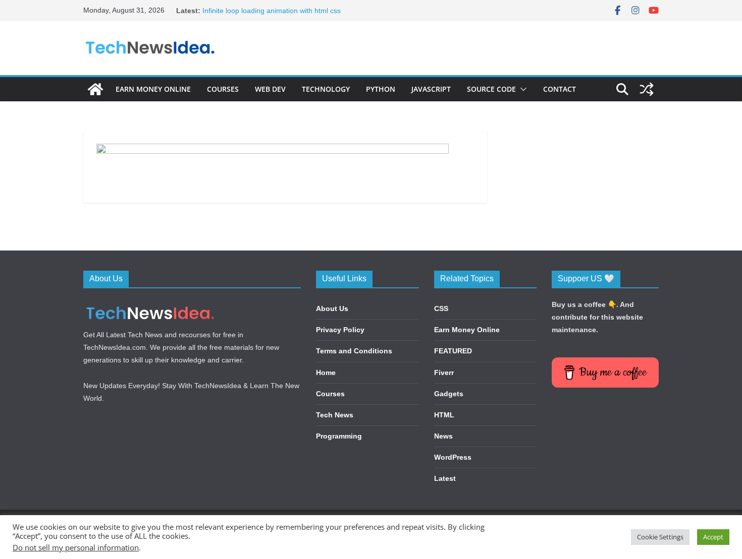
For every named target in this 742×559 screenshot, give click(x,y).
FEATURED (453, 351)
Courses (223, 89)
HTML (444, 415)
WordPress (452, 457)
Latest (445, 478)
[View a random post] (646, 89)
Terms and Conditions (354, 351)
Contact (559, 89)
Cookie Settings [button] (660, 536)
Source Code (491, 89)
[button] (521, 89)
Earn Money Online (153, 89)
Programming (339, 436)
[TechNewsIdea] (95, 89)
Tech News (334, 415)
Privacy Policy (340, 330)
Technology (326, 89)
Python (380, 89)
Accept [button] (713, 536)
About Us (332, 308)
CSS (441, 308)
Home (326, 372)
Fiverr (444, 372)
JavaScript (431, 89)
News (443, 436)
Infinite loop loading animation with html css (271, 11)
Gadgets (448, 394)
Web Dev (270, 89)
